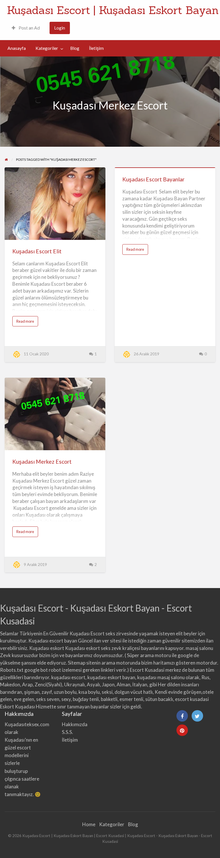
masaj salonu (199, 648)
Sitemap (76, 663)
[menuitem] (26, 28)
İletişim (96, 48)
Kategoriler (47, 48)
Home (88, 824)
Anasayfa (16, 48)
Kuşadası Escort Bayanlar (153, 179)
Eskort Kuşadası (17, 707)
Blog (74, 48)
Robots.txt (11, 670)
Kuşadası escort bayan (52, 641)
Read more (26, 322)
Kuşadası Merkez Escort (42, 461)
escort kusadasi (192, 699)
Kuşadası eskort (46, 648)
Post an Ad (29, 27)
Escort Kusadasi (147, 670)
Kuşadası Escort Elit (37, 251)
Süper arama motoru (149, 655)
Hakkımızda (74, 724)
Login (59, 27)
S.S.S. (67, 732)
